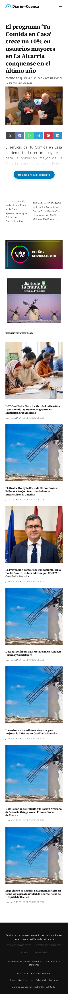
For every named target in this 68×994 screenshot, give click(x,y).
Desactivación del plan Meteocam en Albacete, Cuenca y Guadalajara (33, 653)
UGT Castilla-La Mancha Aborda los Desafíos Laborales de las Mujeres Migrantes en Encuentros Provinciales (32, 410)
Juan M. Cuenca (30, 78)
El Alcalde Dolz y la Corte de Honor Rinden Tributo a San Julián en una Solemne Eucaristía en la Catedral (31, 491)
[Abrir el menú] (60, 6)
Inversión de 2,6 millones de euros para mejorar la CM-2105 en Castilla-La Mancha (31, 732)
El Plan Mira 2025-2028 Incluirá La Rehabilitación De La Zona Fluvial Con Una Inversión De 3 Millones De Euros (47, 211)
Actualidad (52, 78)
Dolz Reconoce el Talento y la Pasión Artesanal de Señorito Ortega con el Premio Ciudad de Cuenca (34, 812)
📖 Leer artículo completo (34, 174)
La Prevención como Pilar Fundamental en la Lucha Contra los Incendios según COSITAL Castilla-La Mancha (33, 573)
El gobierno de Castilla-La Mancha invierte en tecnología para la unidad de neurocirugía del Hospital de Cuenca (33, 894)
